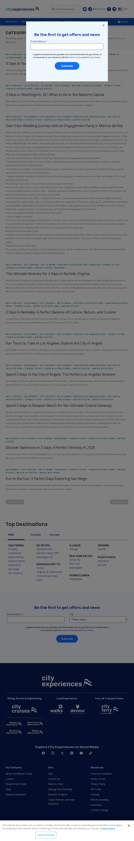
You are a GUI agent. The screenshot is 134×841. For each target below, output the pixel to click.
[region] (67, 830)
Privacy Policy (107, 828)
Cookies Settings (46, 834)
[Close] (128, 825)
